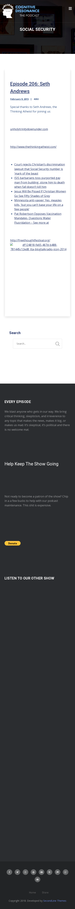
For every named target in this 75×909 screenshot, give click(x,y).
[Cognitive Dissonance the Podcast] (20, 11)
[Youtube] (41, 872)
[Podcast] (49, 872)
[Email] (37, 879)
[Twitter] (17, 872)
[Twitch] (65, 872)
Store (45, 892)
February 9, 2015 (19, 99)
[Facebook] (9, 872)
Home (32, 892)
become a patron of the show (41, 496)
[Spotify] (33, 872)
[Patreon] (57, 872)
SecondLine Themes (54, 900)
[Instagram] (25, 872)
